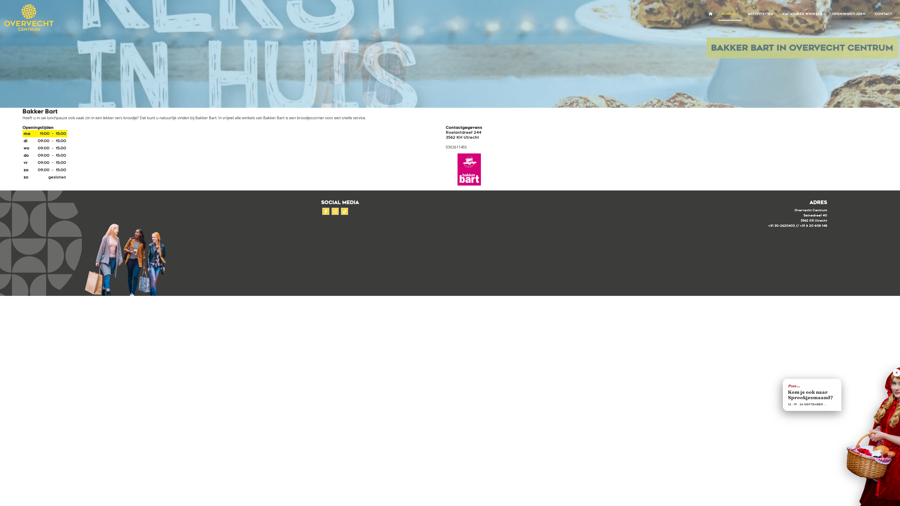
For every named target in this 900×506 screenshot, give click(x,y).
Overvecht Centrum (27, 17)
